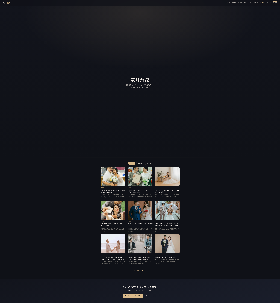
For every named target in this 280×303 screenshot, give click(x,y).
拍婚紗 (246, 2)
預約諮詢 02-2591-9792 (132, 296)
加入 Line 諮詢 (150, 296)
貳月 (6, 3)
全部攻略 (131, 163)
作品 (251, 2)
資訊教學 (140, 163)
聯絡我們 (268, 2)
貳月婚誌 (262, 2)
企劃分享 (148, 163)
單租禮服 (240, 2)
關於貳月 (227, 2)
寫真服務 (256, 2)
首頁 (222, 2)
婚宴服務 (234, 2)
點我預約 (275, 2)
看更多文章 (140, 270)
